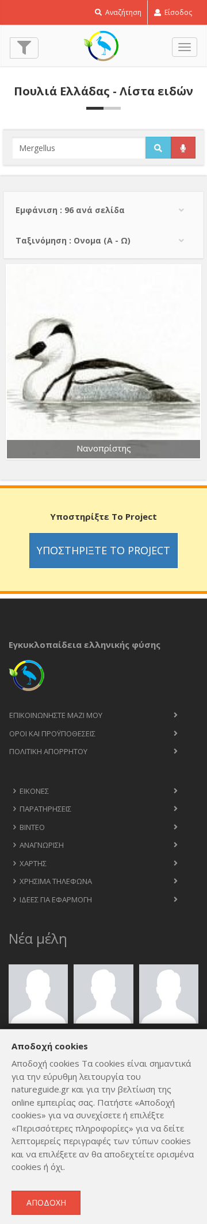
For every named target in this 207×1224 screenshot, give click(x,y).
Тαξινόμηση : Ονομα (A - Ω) (73, 240)
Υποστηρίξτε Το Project (103, 550)
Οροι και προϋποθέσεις (52, 733)
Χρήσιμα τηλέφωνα (56, 881)
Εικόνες (34, 791)
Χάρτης (33, 863)
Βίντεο (32, 827)
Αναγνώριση (42, 845)
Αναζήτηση (122, 12)
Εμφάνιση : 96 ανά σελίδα (70, 209)
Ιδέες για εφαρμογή (56, 899)
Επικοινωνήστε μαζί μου (55, 715)
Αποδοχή (46, 1202)
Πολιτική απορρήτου (48, 751)
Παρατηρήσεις (45, 809)
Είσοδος (177, 12)
